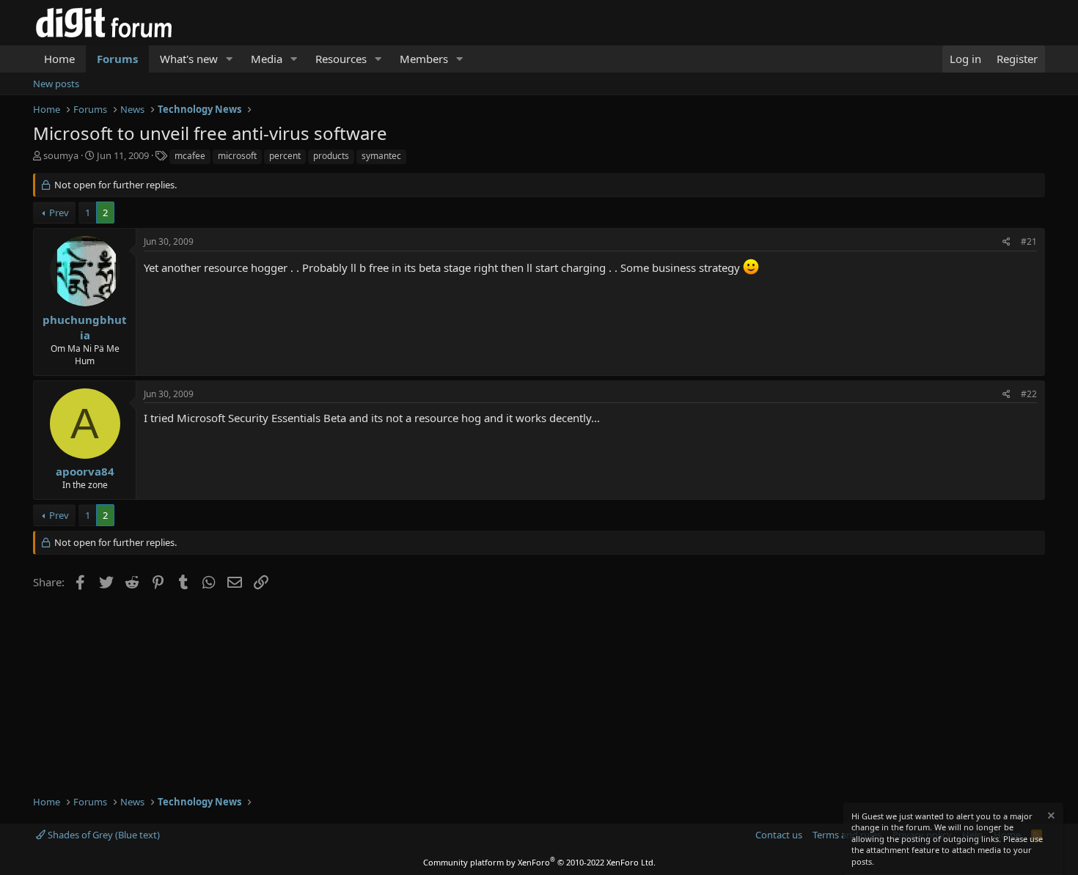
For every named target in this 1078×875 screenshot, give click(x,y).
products (331, 155)
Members (424, 58)
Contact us (778, 834)
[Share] (1006, 242)
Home (59, 58)
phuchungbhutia (85, 327)
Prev (59, 212)
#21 (1029, 241)
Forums (117, 58)
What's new (189, 58)
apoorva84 (85, 471)
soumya (60, 155)
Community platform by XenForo (539, 862)
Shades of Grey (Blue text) (102, 834)
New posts (56, 83)
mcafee (190, 155)
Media (266, 58)
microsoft (237, 155)
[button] (229, 59)
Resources (341, 58)
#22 (1029, 394)
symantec (381, 155)
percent (285, 155)
